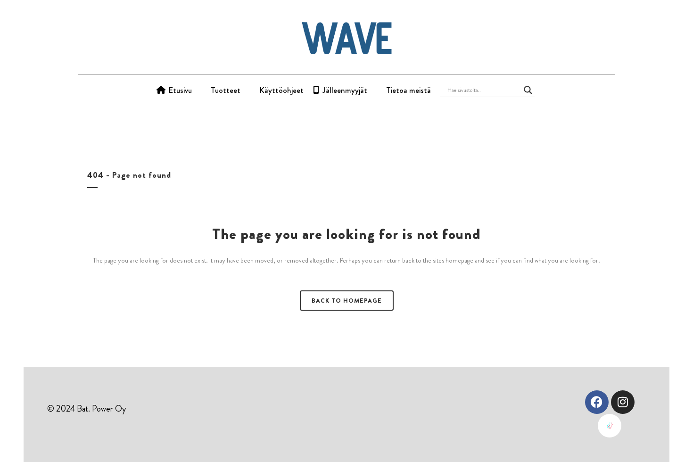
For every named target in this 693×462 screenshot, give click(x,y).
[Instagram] (623, 402)
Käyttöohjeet (281, 90)
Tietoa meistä (408, 90)
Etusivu (180, 90)
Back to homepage (347, 300)
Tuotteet (225, 90)
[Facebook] (597, 402)
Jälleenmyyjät (344, 90)
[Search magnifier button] (528, 90)
